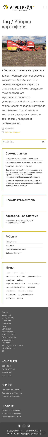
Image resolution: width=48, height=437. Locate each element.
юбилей (20, 298)
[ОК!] (24, 426)
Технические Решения (11, 417)
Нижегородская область (15, 276)
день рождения (34, 283)
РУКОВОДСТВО (8, 369)
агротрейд (10, 280)
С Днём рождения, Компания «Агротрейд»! (23, 162)
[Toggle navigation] (45, 7)
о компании (10, 294)
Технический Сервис (11, 396)
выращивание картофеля (15, 283)
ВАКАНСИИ (7, 372)
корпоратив (10, 291)
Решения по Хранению (11, 413)
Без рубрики (10, 241)
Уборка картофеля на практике (23, 70)
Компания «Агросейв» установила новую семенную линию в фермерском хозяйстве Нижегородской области (23, 183)
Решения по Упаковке (11, 410)
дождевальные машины (15, 287)
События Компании (12, 132)
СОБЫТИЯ (6, 366)
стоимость (10, 298)
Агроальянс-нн (11, 273)
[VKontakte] (19, 426)
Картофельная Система (15, 249)
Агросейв (23, 273)
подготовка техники (25, 294)
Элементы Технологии (11, 390)
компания (31, 287)
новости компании (25, 291)
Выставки (9, 245)
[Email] (28, 426)
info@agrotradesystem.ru (13, 345)
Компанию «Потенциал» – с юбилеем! (21, 158)
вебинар (20, 280)
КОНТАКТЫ (6, 376)
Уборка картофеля (34, 276)
